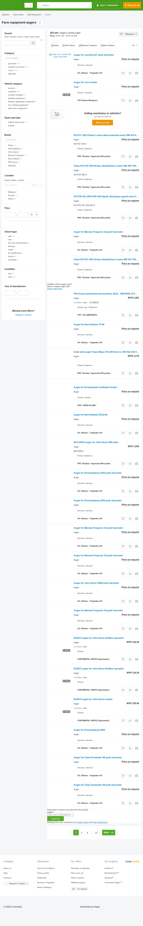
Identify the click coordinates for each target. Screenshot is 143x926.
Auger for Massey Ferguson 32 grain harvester (98, 232)
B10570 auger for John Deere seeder (93, 699)
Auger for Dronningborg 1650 (89, 730)
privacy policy (83, 822)
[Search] (39, 5)
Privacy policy (43, 873)
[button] (130, 73)
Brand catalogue (44, 887)
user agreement (100, 822)
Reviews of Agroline (45, 882)
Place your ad (102, 122)
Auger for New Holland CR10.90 (90, 415)
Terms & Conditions (45, 868)
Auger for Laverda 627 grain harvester (94, 55)
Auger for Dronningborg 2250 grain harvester (98, 473)
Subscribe (55, 819)
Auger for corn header (85, 82)
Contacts (7, 878)
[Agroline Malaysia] (12, 5)
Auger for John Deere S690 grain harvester (96, 583)
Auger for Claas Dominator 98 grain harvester (98, 757)
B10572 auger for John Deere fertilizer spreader (99, 668)
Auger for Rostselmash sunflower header (95, 387)
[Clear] (41, 40)
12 (96, 832)
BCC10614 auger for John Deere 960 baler (96, 442)
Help (5, 873)
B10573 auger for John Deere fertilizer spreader (99, 638)
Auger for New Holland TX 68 (89, 324)
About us (7, 868)
